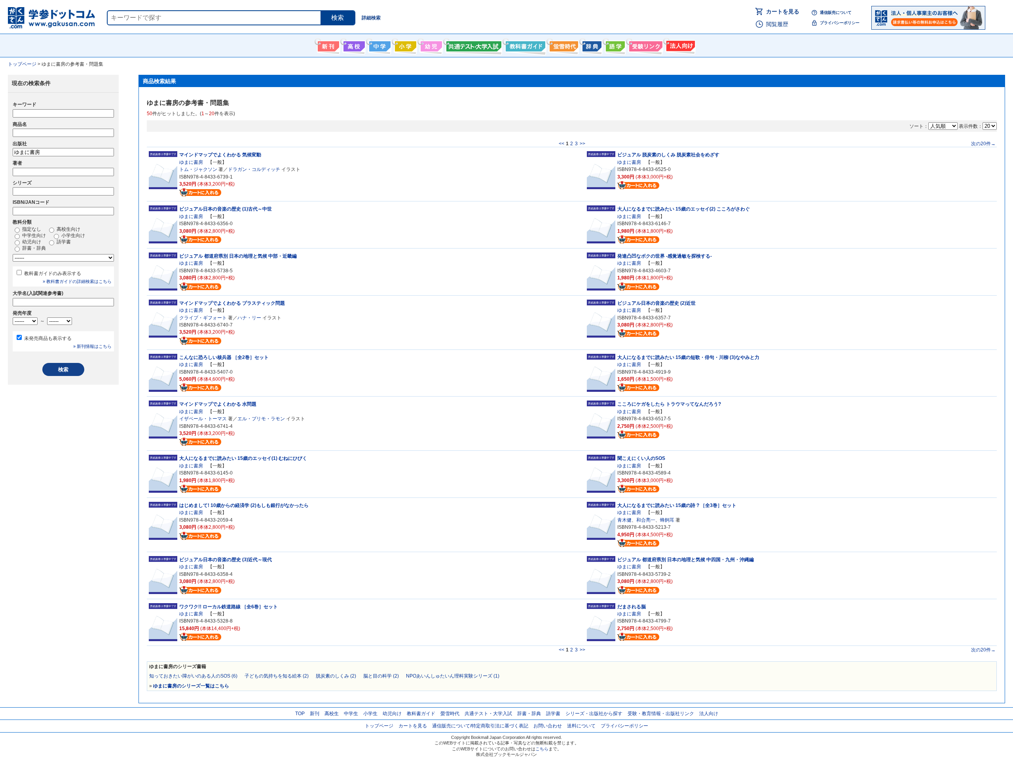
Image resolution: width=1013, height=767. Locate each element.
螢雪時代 (562, 44)
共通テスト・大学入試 (473, 44)
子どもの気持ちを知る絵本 (277, 676)
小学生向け (404, 44)
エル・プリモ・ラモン (261, 418)
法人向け (679, 44)
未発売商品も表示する (48, 338)
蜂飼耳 (667, 520)
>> (582, 143)
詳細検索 (371, 18)
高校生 (331, 713)
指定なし (31, 229)
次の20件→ (983, 143)
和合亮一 (645, 520)
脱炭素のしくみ (336, 676)
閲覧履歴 (777, 24)
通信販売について (836, 12)
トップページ (379, 726)
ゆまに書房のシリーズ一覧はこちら (191, 686)
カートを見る (782, 11)
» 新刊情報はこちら (92, 346)
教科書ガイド (524, 44)
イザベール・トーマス (203, 418)
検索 (337, 17)
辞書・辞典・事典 (591, 44)
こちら (541, 748)
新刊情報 (327, 44)
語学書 (614, 44)
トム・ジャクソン (198, 169)
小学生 (370, 713)
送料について (581, 726)
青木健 (624, 520)
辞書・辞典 (33, 248)
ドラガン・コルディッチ (254, 169)
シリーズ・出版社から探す (593, 713)
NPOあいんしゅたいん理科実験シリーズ (452, 676)
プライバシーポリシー (839, 23)
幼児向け (430, 44)
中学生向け (379, 44)
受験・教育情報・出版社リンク (661, 713)
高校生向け (353, 44)
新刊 (314, 713)
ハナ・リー (249, 318)
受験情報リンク (644, 44)
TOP (300, 713)
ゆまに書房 (191, 162)
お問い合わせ (547, 726)
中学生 (351, 713)
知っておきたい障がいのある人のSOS (193, 676)
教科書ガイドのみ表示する (52, 273)
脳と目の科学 (381, 676)
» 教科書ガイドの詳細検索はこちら (77, 281)
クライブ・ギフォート (203, 318)
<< (561, 143)
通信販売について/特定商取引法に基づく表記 (480, 726)
